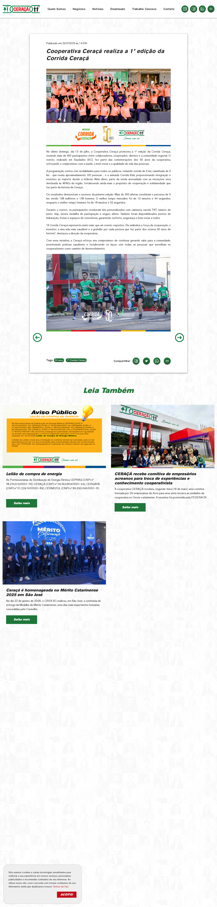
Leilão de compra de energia (34, 474)
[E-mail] (167, 361)
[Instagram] (184, 8)
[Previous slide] (37, 337)
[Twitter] (146, 361)
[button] (56, 9)
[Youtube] (211, 8)
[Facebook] (193, 8)
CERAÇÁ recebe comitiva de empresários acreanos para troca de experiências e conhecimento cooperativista (155, 478)
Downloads (117, 9)
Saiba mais (22, 503)
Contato (168, 9)
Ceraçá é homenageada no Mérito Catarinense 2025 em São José (52, 592)
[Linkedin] (202, 8)
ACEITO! (69, 894)
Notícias (97, 9)
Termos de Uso (63, 886)
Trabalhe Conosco (144, 9)
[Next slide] (179, 337)
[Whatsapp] (156, 361)
